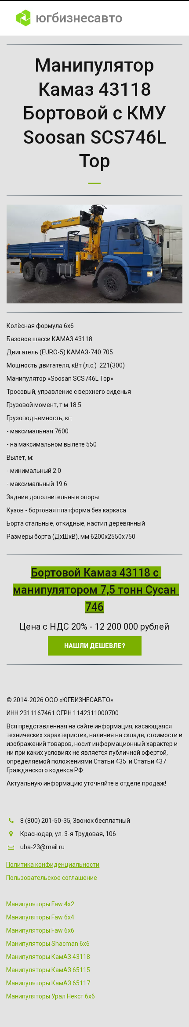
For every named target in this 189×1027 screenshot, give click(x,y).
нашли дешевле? (94, 645)
